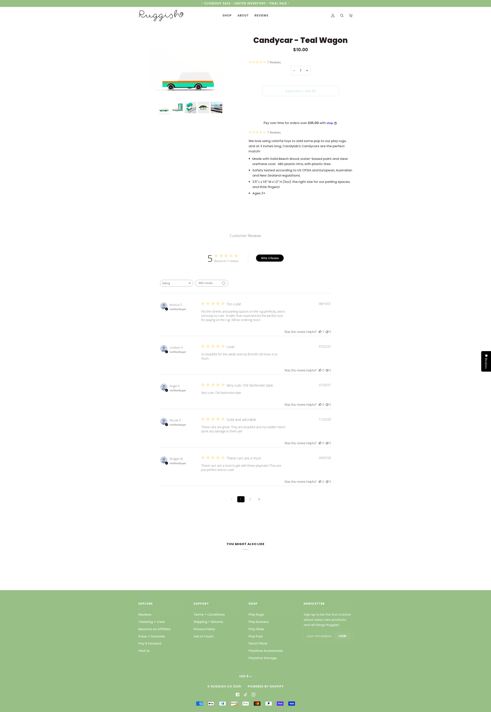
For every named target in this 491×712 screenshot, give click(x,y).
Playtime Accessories (266, 650)
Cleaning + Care (151, 621)
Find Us (144, 650)
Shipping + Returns (208, 621)
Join (342, 636)
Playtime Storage (263, 658)
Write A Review (270, 258)
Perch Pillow (258, 643)
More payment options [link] (300, 115)
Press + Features (151, 636)
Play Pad (256, 636)
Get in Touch (203, 636)
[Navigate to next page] (259, 499)
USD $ (244, 676)
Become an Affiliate (154, 629)
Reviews (145, 614)
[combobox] (176, 283)
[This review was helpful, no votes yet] (320, 370)
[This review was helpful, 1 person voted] (320, 332)
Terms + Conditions (209, 614)
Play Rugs (256, 614)
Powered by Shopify (266, 686)
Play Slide (256, 629)
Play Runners (259, 621)
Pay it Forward (149, 643)
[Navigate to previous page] (231, 499)
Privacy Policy (204, 629)
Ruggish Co (221, 686)
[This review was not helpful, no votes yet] (327, 332)
